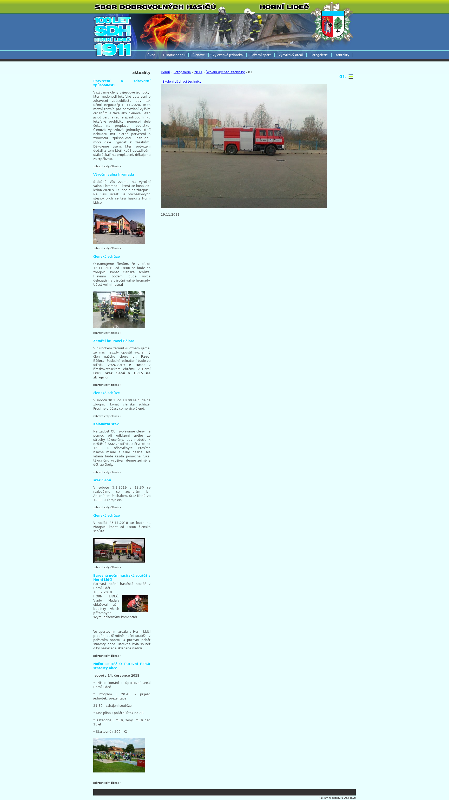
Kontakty (342, 55)
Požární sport (260, 55)
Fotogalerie (319, 55)
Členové (199, 55)
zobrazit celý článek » (107, 166)
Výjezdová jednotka (228, 55)
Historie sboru (174, 55)
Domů (165, 72)
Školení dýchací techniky (225, 72)
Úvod (151, 55)
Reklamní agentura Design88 (337, 797)
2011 (198, 72)
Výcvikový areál (291, 55)
